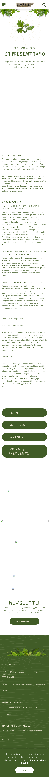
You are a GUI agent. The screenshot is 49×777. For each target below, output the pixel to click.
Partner (15, 436)
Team (13, 412)
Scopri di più (7, 714)
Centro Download (8, 740)
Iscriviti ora (22, 621)
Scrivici (4, 691)
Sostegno (18, 424)
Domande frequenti (18, 451)
